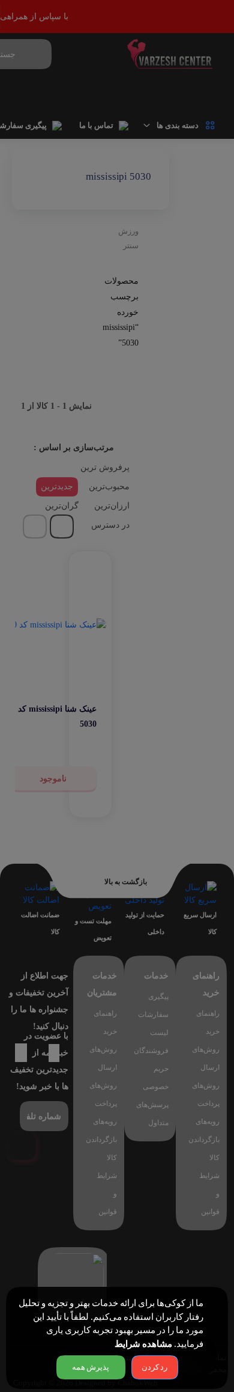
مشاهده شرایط (143, 1344)
